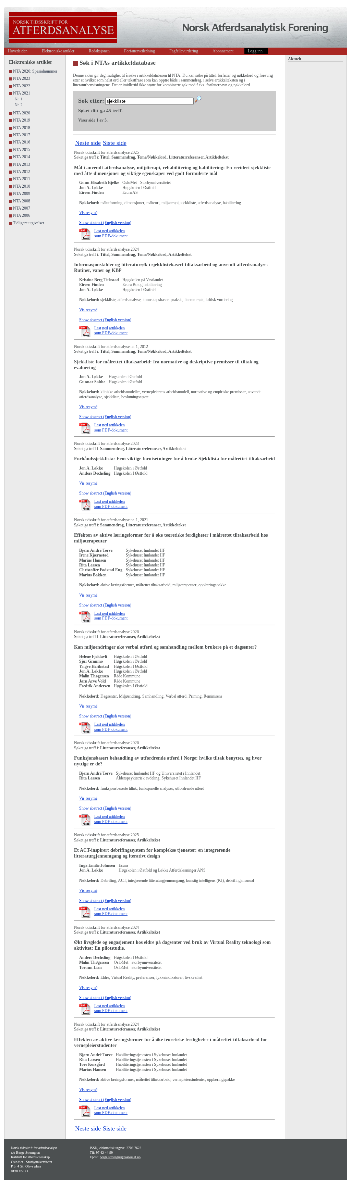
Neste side (88, 142)
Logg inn (255, 51)
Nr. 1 (19, 99)
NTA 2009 (21, 193)
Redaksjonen (99, 51)
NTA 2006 (21, 215)
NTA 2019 (21, 120)
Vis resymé (88, 212)
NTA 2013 (21, 164)
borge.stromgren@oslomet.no (120, 1157)
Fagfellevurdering (183, 51)
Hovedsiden (17, 51)
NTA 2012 (21, 171)
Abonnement (223, 51)
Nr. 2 (19, 105)
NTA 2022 (21, 86)
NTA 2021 (21, 93)
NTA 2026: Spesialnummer (35, 71)
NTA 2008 (21, 201)
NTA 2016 (21, 142)
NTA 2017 (21, 135)
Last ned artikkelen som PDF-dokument (111, 233)
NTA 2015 (21, 149)
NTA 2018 (21, 127)
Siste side (114, 142)
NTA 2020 (21, 113)
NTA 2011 (21, 178)
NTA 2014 (21, 156)
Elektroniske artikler (58, 51)
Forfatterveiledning (139, 51)
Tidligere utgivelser (28, 223)
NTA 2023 (21, 78)
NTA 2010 (21, 186)
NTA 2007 (21, 208)
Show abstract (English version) (105, 222)
